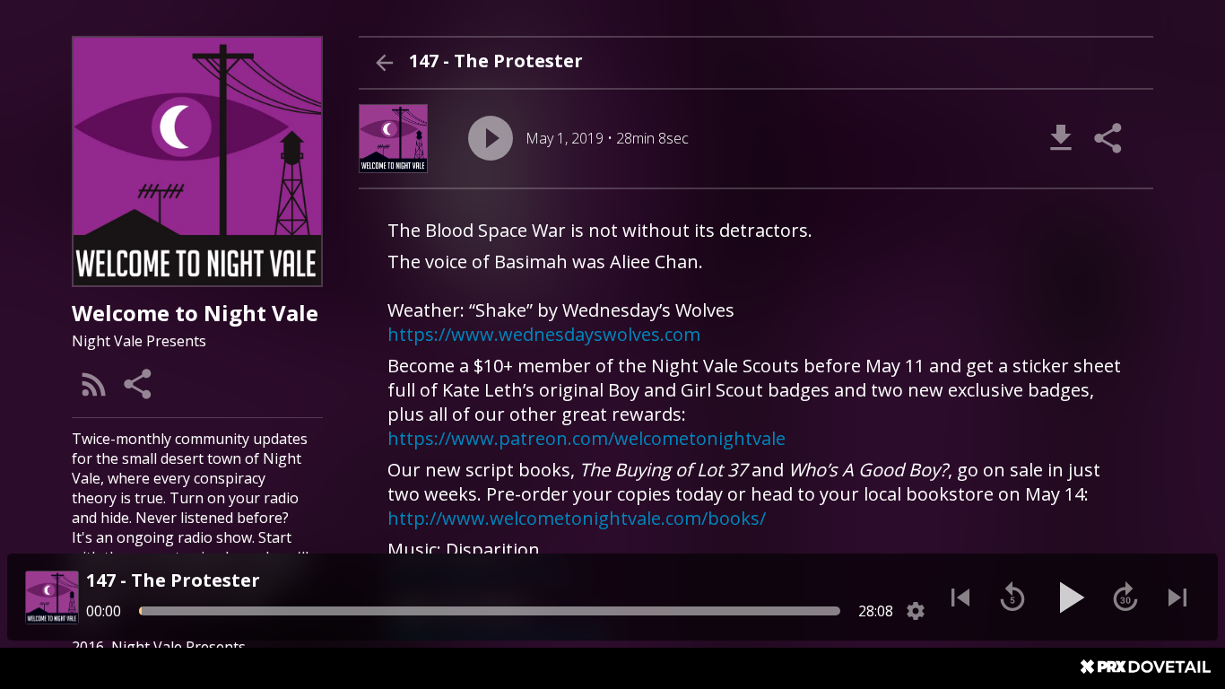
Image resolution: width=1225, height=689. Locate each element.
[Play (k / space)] (1069, 597)
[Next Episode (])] (1177, 597)
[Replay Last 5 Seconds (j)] (1012, 597)
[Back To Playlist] (384, 63)
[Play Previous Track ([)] (960, 597)
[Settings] (915, 611)
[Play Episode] (490, 138)
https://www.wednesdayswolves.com (543, 334)
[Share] (139, 384)
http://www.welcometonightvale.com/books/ (576, 518)
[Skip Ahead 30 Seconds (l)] (1125, 597)
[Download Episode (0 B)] (1060, 138)
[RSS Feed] (94, 384)
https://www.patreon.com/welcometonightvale (586, 438)
